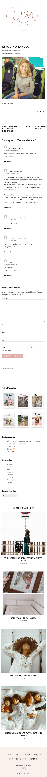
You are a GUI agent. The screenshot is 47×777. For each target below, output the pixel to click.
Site (3, 340)
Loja (11, 759)
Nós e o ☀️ (11, 449)
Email (4, 332)
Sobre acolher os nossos (16, 444)
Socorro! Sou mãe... (16, 218)
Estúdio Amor (29, 774)
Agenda (9, 464)
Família (9, 467)
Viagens (9, 482)
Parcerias (10, 475)
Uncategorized (16, 50)
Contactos (21, 759)
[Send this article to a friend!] (37, 111)
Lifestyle (10, 472)
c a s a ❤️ (10, 452)
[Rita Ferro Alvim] (23, 26)
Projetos (10, 477)
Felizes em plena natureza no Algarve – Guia (23, 441)
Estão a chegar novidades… (23, 676)
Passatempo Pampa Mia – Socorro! (9, 128)
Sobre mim (33, 759)
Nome (4, 325)
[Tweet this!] (43, 113)
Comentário (5, 298)
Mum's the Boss (14, 148)
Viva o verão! (11, 446)
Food (8, 469)
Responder (8, 161)
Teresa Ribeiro (14, 172)
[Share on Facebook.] (40, 111)
